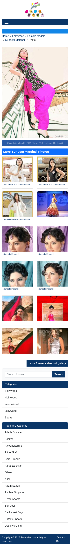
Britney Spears (13, 519)
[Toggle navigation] (6, 22)
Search (58, 374)
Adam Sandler (13, 485)
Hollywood (11, 397)
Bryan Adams (12, 499)
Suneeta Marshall (15, 40)
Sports (8, 417)
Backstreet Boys (14, 512)
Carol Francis (12, 459)
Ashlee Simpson (14, 492)
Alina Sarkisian (13, 465)
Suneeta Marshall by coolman (16, 184)
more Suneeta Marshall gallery (47, 363)
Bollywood (11, 391)
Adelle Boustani (14, 432)
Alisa (8, 479)
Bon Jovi (10, 505)
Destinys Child (13, 525)
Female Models (36, 36)
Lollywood (18, 36)
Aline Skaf (11, 452)
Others (8, 472)
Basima (9, 439)
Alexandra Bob (13, 445)
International (12, 404)
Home (5, 36)
